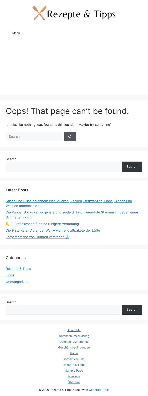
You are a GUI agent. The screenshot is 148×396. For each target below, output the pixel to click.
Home (74, 353)
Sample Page (74, 370)
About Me (74, 330)
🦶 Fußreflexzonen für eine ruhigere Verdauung (42, 224)
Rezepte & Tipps (18, 269)
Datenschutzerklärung (74, 336)
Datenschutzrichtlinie (74, 341)
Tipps (10, 275)
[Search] (70, 136)
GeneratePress (99, 390)
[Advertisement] (74, 68)
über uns (74, 376)
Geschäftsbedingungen (74, 347)
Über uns (74, 382)
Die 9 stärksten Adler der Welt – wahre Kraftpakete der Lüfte (53, 230)
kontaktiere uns (74, 359)
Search (11, 159)
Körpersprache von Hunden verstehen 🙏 (37, 237)
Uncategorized (17, 282)
